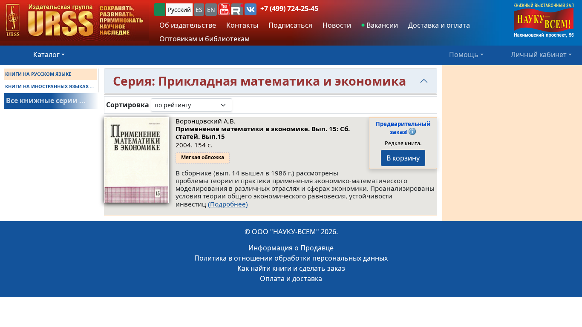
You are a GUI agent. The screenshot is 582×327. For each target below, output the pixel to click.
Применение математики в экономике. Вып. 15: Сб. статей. (263, 132)
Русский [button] (179, 10)
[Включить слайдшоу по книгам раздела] (239, 104)
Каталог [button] (46, 54)
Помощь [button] (463, 54)
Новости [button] (337, 25)
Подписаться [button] (290, 25)
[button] (224, 9)
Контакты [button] (242, 25)
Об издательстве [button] (187, 25)
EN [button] (211, 10)
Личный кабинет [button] (539, 54)
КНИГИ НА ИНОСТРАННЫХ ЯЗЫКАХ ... (49, 86)
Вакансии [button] (381, 25)
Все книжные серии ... (46, 100)
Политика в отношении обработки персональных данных (291, 258)
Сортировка (127, 105)
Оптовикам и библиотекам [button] (204, 38)
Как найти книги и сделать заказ (291, 268)
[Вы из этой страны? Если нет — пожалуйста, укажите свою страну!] (159, 9)
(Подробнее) (228, 204)
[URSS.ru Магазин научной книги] (74, 20)
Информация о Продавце (291, 247)
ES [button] (199, 10)
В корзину (403, 158)
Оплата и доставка (291, 278)
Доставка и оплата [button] (439, 25)
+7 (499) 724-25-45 (289, 8)
